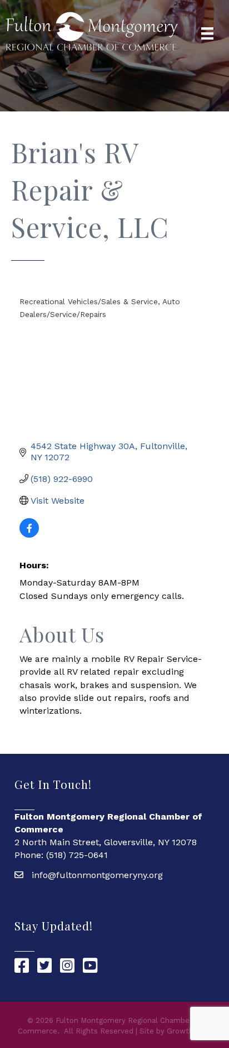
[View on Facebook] (29, 534)
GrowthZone (189, 1031)
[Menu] (207, 33)
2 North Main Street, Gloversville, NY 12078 (105, 842)
